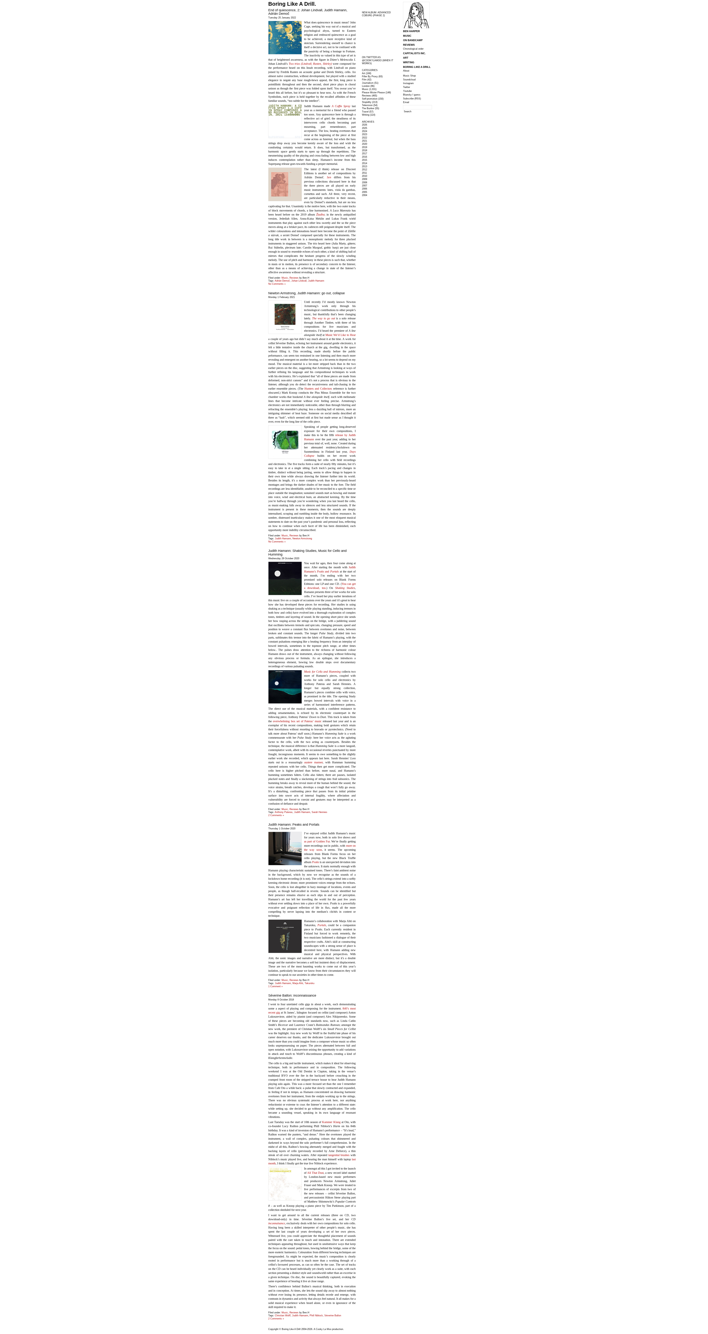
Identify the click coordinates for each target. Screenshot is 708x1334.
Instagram (408, 83)
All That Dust (315, 1172)
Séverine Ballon (332, 1315)
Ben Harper (411, 31)
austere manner (313, 762)
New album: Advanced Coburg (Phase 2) (376, 14)
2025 (364, 128)
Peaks (315, 862)
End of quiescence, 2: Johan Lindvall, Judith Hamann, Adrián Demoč (307, 11)
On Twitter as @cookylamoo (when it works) (377, 60)
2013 (364, 166)
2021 (364, 140)
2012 (364, 169)
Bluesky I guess (411, 94)
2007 (364, 185)
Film (364, 79)
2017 (364, 153)
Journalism (368, 82)
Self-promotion (369, 98)
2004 (364, 195)
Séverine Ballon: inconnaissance (292, 995)
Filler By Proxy (370, 76)
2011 (364, 172)
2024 (364, 131)
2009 (364, 179)
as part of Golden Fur (317, 841)
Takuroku (309, 983)
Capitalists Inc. (414, 53)
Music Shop (409, 75)
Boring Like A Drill (417, 66)
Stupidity (366, 102)
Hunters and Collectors (318, 388)
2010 (364, 176)
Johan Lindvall (299, 280)
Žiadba (320, 214)
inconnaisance (276, 1223)
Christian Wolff (283, 1315)
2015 (364, 160)
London (366, 86)
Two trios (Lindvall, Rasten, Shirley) (310, 63)
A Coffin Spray (341, 106)
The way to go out (323, 318)
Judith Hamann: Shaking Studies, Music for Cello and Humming (307, 552)
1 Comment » (275, 986)
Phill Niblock (316, 1315)
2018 (364, 150)
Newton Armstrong (302, 538)
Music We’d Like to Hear (340, 334)
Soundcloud (409, 79)
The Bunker (368, 108)
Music (285, 277)
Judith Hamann (316, 280)
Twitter (406, 87)
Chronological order (413, 48)
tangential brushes (339, 1155)
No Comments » (277, 283)
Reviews (294, 277)
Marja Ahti (297, 983)
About (406, 70)
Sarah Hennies (319, 812)
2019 (364, 147)
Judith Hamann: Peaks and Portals (293, 824)
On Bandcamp (413, 40)
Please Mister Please (373, 92)
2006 (364, 188)
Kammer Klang (331, 1122)
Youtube (407, 91)
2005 (364, 192)
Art (363, 73)
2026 (364, 124)
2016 (364, 156)
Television (367, 105)
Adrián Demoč (282, 280)
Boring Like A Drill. (292, 4)
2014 (364, 163)
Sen (329, 177)
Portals (321, 925)
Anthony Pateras (284, 812)
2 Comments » (276, 815)
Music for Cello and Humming (322, 671)
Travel (365, 111)
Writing (365, 114)
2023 (364, 134)
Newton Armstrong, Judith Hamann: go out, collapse (306, 293)
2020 (364, 144)
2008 (364, 182)
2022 (364, 137)
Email (406, 102)
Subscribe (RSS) (412, 98)
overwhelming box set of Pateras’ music (297, 721)
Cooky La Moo (323, 1329)
